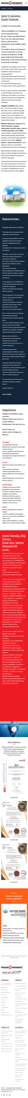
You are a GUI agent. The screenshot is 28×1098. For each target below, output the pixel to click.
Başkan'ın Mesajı (5, 992)
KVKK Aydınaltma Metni (7, 1015)
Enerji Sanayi (18, 1037)
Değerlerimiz (4, 989)
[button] (2, 956)
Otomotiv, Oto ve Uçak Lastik (20, 1060)
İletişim (3, 1010)
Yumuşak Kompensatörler (19, 1011)
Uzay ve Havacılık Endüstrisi (19, 1080)
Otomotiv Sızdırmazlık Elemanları (20, 1004)
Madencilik (17, 1057)
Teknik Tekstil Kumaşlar (21, 1008)
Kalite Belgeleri (4, 997)
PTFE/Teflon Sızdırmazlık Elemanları (21, 998)
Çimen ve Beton (19, 1035)
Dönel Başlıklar (18, 1001)
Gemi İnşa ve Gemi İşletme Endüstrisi (19, 1041)
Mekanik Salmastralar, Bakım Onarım (6, 1031)
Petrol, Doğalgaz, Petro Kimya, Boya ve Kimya (20, 1064)
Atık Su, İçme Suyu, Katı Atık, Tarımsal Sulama (21, 1031)
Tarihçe (3, 1000)
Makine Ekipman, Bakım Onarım (7, 1036)
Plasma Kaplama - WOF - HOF (21, 1015)
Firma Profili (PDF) (5, 984)
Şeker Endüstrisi (19, 1072)
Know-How (3, 995)
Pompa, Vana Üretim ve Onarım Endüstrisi (21, 1069)
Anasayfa (3, 8)
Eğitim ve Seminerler (6, 1051)
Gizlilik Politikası (5, 1012)
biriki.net (10, 1091)
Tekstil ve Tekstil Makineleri (19, 1075)
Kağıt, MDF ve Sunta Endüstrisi (20, 1053)
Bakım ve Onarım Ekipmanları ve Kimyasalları (19, 1021)
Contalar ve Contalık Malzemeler (20, 993)
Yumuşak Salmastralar (20, 986)
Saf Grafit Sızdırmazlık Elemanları (20, 989)
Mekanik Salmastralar (20, 983)
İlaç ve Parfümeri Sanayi (19, 1049)
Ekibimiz (3, 1005)
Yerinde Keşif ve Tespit (6, 1043)
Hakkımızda (4, 987)
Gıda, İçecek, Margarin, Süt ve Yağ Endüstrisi (20, 1045)
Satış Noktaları (4, 1007)
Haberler (3, 1002)
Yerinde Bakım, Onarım (6, 1046)
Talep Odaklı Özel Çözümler (5, 1040)
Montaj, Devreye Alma (6, 1048)
